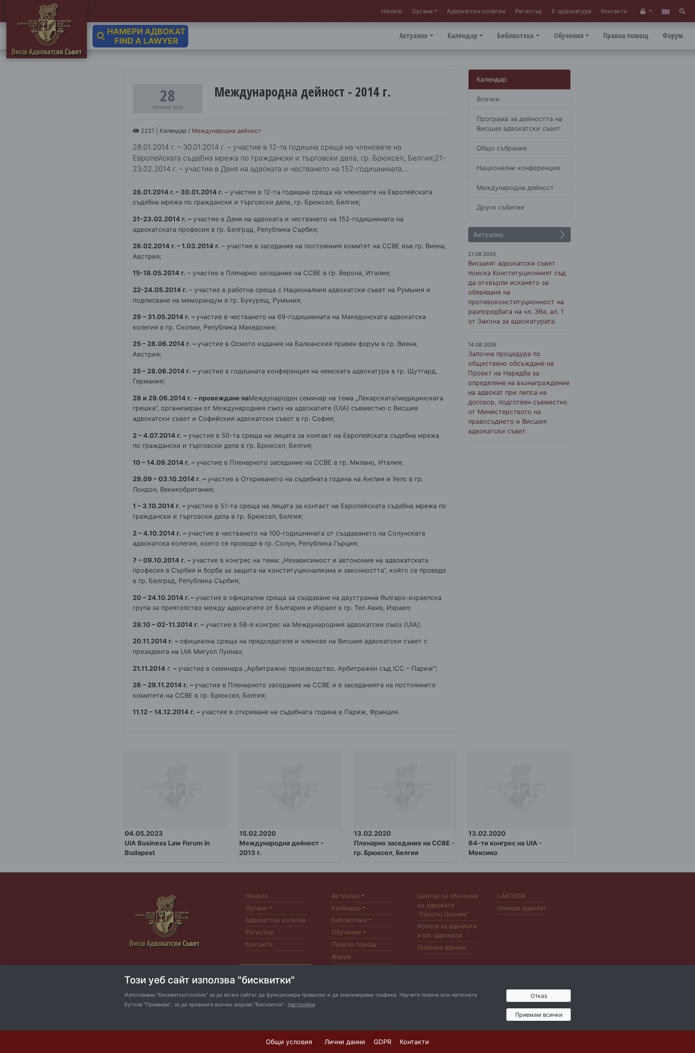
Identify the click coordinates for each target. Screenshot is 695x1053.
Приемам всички (538, 1014)
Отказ (539, 995)
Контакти (414, 1042)
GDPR (382, 1042)
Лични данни (345, 1042)
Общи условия (289, 1042)
